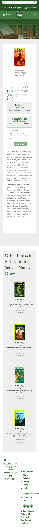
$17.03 (26, 124)
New (10, 124)
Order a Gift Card (32, 8)
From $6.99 (19, 299)
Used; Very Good (14, 110)
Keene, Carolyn (19, 310)
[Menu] (33, 15)
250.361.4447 (15, 7)
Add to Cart (20, 144)
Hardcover (19, 313)
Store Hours (28, 471)
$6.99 (27, 110)
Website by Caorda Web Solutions (25, 520)
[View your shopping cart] (4, 14)
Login (9, 15)
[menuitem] (33, 15)
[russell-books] (20, 15)
